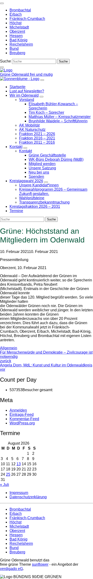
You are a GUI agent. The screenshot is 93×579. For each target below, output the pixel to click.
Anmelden (18, 410)
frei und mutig (41, 74)
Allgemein (8, 348)
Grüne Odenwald (15, 74)
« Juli (4, 485)
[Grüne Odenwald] (6, 70)
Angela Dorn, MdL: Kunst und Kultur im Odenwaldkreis (46, 367)
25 (8, 474)
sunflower (40, 564)
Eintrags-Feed (22, 415)
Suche (5, 61)
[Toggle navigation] (2, 3)
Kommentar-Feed (24, 419)
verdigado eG (11, 569)
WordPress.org (22, 423)
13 (18, 464)
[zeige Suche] (2, 67)
